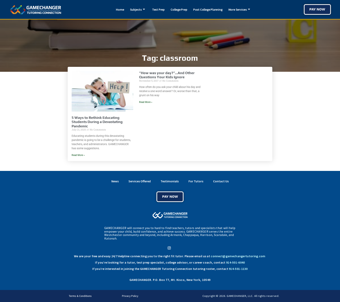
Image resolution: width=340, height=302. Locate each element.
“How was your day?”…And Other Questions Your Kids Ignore (167, 75)
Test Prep (158, 9)
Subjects (136, 9)
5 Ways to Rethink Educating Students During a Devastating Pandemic (97, 122)
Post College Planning (208, 9)
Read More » (78, 155)
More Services (237, 9)
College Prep (179, 9)
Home (120, 9)
